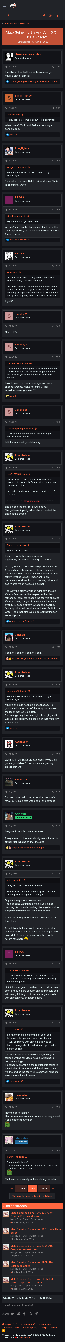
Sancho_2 (21, 314)
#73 (58, 754)
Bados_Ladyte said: (17, 545)
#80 (58, 1150)
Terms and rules (10, 1327)
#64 (58, 209)
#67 (58, 357)
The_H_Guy (22, 148)
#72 (58, 684)
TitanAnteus (22, 455)
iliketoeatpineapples (28, 54)
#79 (58, 1107)
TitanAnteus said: (16, 970)
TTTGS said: (13, 1029)
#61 (58, 66)
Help (44, 1327)
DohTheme (25, 1337)
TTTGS (19, 197)
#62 (58, 108)
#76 (58, 873)
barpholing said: (15, 1156)
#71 (58, 647)
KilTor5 (19, 253)
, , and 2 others (35, 658)
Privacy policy (30, 1327)
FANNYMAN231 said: (17, 474)
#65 (58, 265)
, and (33, 81)
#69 (58, 467)
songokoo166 (23, 95)
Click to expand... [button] (33, 501)
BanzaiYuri (21, 779)
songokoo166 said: (16, 167)
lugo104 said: (14, 114)
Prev (22, 1188)
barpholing (21, 1095)
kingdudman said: (16, 216)
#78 (58, 1022)
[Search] (8, 15)
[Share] (53, 67)
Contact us (45, 1324)
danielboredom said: (17, 363)
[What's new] (57, 15)
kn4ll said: (12, 272)
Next (43, 1188)
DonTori (20, 634)
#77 (58, 963)
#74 (58, 791)
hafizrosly (21, 741)
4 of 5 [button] (33, 1188)
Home (54, 1327)
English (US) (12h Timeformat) (19, 1324)
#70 (58, 538)
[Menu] (4, 5)
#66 (58, 326)
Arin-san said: (14, 880)
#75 (58, 825)
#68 (58, 422)
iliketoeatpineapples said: (20, 428)
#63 (58, 160)
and (21, 240)
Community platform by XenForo (29, 1335)
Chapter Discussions (33, 1219)
